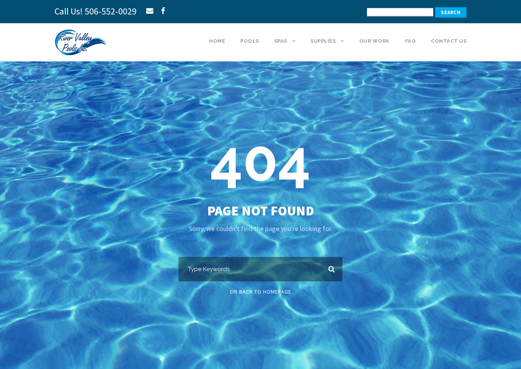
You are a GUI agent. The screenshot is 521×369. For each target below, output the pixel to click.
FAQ (410, 41)
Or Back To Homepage (260, 291)
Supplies (323, 41)
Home (217, 41)
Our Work (374, 41)
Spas (280, 41)
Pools (249, 41)
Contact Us (448, 41)
